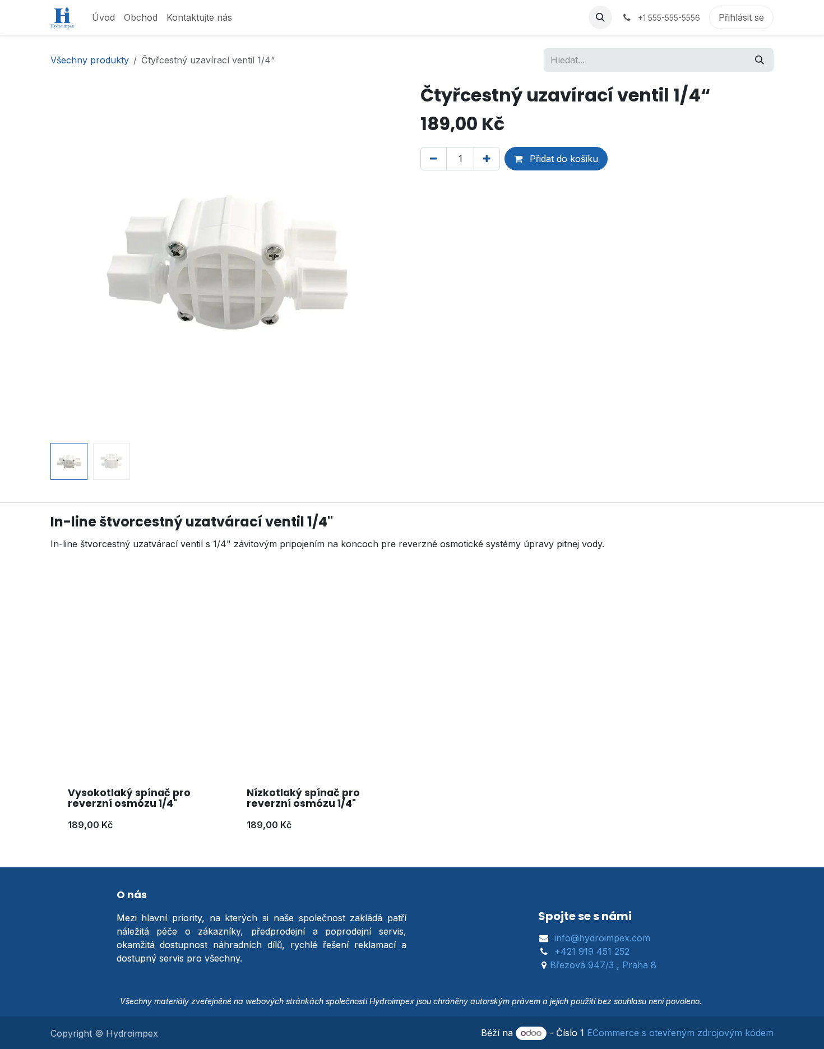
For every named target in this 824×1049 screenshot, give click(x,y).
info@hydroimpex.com (602, 938)
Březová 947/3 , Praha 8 (603, 965)
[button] (600, 17)
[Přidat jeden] (487, 158)
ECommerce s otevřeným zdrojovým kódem (680, 1032)
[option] (412, 725)
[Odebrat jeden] (433, 158)
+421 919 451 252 (591, 951)
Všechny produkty (89, 60)
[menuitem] (103, 17)
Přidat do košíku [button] (562, 158)
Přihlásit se (741, 17)
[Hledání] (760, 60)
